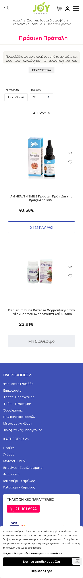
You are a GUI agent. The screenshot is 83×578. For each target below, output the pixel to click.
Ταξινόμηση (11, 90)
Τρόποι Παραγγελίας (18, 397)
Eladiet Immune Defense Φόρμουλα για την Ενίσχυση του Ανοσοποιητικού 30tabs (41, 312)
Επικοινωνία (12, 390)
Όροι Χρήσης (13, 410)
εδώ (39, 547)
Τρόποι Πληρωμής (17, 404)
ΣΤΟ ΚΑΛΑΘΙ (41, 227)
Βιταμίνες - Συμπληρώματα (22, 467)
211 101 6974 (25, 508)
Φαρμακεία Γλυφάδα (18, 384)
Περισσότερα (41, 571)
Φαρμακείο (11, 474)
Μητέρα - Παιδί (14, 461)
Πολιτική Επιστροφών (19, 417)
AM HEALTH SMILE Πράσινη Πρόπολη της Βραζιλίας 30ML (41, 198)
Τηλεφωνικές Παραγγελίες (22, 430)
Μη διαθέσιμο (41, 341)
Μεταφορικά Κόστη (17, 423)
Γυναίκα (9, 448)
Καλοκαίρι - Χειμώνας (19, 481)
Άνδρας (8, 454)
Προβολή (35, 90)
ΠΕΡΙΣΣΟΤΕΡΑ (41, 70)
